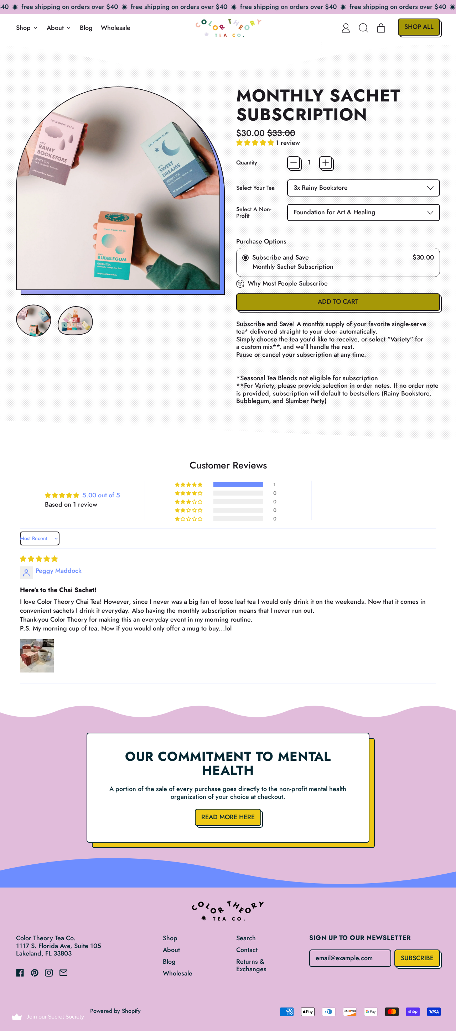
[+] (325, 162)
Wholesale (115, 27)
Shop (170, 938)
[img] (39, 559)
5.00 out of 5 (101, 495)
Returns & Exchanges (251, 965)
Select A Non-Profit (253, 212)
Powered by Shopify (115, 1011)
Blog (86, 27)
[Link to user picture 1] (37, 656)
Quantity (246, 162)
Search (246, 938)
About (171, 949)
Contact (247, 949)
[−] (293, 162)
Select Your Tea (255, 187)
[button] (364, 27)
